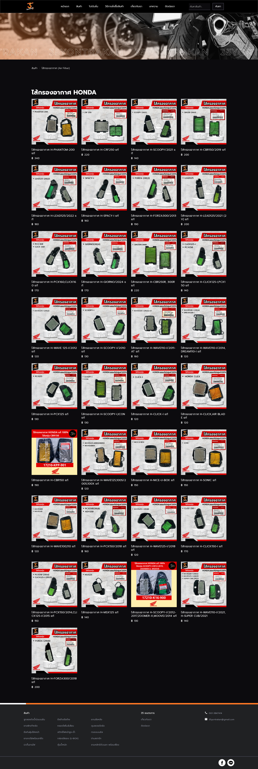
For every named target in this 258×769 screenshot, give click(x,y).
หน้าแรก (65, 6)
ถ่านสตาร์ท (96, 738)
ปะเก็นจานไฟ (29, 744)
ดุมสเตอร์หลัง (98, 725)
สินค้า (79, 6)
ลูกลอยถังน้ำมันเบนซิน (34, 719)
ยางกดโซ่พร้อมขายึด (33, 738)
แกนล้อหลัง (96, 719)
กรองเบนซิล (97, 732)
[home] (30, 6)
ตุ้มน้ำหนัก (62, 744)
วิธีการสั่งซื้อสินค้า (114, 6)
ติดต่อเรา (170, 6)
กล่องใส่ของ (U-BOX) (67, 738)
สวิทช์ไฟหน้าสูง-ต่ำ (66, 732)
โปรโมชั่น (93, 6)
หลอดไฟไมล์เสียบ (65, 725)
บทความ (153, 6)
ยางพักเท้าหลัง (31, 725)
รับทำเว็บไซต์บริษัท (155, 762)
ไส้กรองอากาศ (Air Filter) (56, 68)
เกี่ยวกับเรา (136, 6)
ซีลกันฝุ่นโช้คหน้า (31, 732)
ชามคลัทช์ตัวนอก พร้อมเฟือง (105, 744)
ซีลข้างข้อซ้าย (63, 719)
